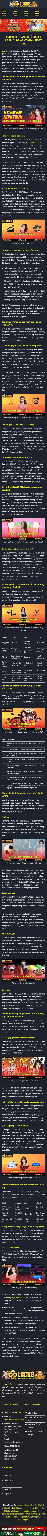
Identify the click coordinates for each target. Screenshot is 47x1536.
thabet (14, 1508)
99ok (28, 1514)
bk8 (3, 1508)
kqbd (22, 1514)
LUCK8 (4, 51)
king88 (25, 1520)
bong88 (22, 1517)
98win (40, 1505)
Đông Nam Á (31, 143)
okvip (38, 1514)
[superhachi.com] (23, 4)
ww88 (11, 1511)
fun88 (28, 1517)
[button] (3, 4)
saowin (18, 1511)
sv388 (40, 1511)
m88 (33, 1514)
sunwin (21, 1508)
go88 (8, 1508)
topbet (19, 1505)
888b (6, 1511)
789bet (28, 1508)
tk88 (34, 1517)
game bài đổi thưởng (10, 1514)
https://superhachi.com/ (18, 1298)
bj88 (19, 1520)
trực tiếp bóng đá (29, 1511)
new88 (40, 1517)
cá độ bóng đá (38, 1508)
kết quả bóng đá (30, 1505)
